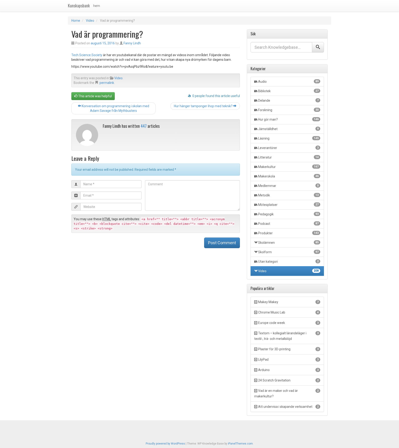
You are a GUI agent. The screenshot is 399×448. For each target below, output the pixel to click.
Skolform (288, 252)
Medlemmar (288, 186)
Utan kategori (288, 261)
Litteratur (288, 157)
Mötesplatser (288, 205)
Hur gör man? (288, 119)
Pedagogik (288, 214)
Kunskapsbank (79, 6)
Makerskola (288, 176)
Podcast (288, 224)
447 (144, 126)
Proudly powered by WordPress (165, 443)
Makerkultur (288, 167)
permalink (107, 83)
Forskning (288, 110)
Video (90, 20)
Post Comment (222, 242)
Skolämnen (288, 242)
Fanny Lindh (132, 43)
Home (75, 20)
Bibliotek (288, 91)
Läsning (288, 138)
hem (96, 6)
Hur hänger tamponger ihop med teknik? (203, 106)
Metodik (288, 195)
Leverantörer (288, 148)
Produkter (288, 233)
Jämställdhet (288, 129)
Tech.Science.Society (86, 55)
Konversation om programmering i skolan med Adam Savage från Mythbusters (115, 108)
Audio (288, 81)
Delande (288, 100)
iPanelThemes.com (240, 443)
